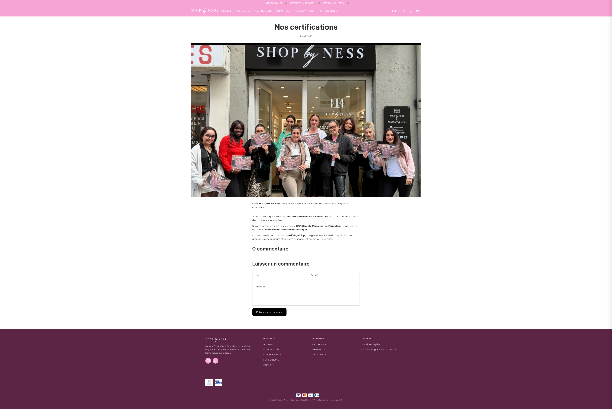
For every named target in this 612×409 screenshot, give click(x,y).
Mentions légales (370, 344)
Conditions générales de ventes (378, 349)
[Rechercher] (403, 11)
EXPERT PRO (319, 349)
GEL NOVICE (319, 344)
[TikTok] (215, 361)
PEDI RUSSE (319, 354)
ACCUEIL (268, 344)
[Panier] (417, 11)
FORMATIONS (271, 359)
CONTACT (268, 365)
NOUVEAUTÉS (271, 349)
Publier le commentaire (269, 312)
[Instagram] (208, 361)
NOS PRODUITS (272, 354)
